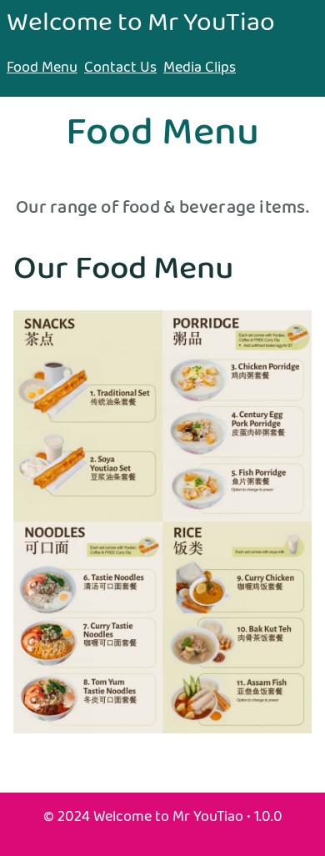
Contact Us (120, 68)
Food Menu (42, 68)
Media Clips (199, 68)
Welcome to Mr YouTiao (141, 23)
